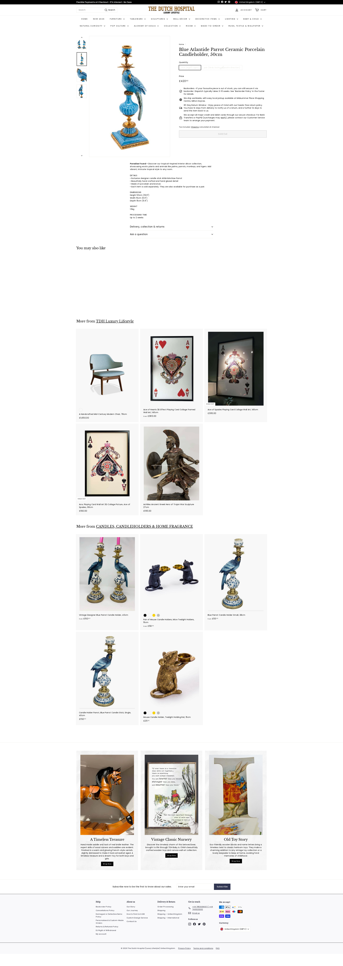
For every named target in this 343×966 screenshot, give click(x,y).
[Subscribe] (209, 497)
